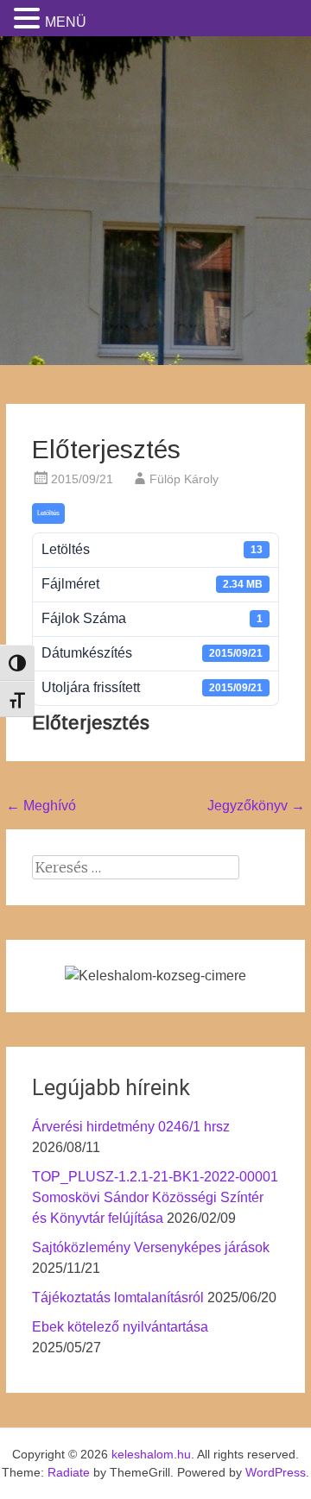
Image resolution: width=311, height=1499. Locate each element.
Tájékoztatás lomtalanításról (118, 1297)
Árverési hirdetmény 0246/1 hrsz (131, 1126)
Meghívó (41, 805)
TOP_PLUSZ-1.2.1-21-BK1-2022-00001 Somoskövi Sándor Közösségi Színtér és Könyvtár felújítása (155, 1197)
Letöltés (48, 513)
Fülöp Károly (184, 479)
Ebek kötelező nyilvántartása (120, 1326)
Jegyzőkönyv (256, 805)
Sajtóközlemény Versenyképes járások (151, 1247)
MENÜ (65, 22)
